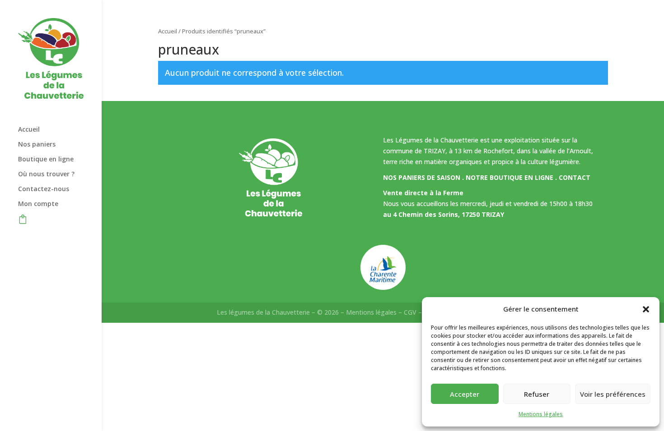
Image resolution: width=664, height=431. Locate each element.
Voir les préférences (612, 394)
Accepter (464, 394)
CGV (410, 312)
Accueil (29, 129)
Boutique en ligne (46, 159)
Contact (574, 177)
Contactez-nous (43, 189)
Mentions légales (541, 414)
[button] (645, 309)
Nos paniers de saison (421, 177)
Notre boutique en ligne (509, 177)
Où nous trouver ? (46, 174)
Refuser (536, 394)
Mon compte (38, 204)
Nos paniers (37, 144)
